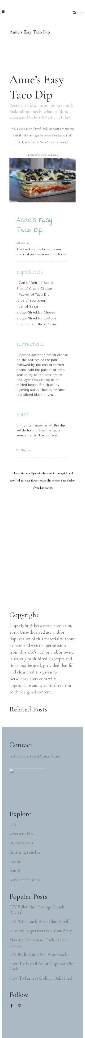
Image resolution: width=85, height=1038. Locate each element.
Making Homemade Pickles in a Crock (38, 942)
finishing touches (25, 852)
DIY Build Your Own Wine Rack (38, 954)
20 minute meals (58, 105)
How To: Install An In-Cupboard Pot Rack (42, 966)
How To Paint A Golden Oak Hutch (41, 978)
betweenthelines (24, 880)
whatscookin (55, 111)
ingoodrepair (21, 843)
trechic (15, 861)
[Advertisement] (44, 569)
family (15, 870)
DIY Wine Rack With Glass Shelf (38, 921)
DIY (13, 824)
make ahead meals (25, 111)
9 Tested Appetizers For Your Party (40, 930)
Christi (45, 117)
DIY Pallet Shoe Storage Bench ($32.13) (36, 909)
